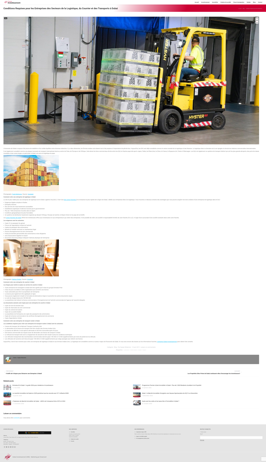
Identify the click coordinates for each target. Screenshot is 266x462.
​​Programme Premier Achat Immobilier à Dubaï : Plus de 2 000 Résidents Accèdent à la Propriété (171, 385)
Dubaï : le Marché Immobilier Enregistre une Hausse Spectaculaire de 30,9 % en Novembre (170, 393)
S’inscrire (202, 440)
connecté (16, 418)
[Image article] (7, 387)
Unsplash (30, 194)
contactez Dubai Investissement (167, 341)
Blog (6, 18)
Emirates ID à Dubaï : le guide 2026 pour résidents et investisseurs (32, 385)
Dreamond (43, 457)
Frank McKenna (17, 194)
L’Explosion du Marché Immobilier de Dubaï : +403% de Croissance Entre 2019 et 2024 (38, 401)
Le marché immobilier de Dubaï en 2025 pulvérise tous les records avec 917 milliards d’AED (40, 393)
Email (201, 434)
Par (124, 347)
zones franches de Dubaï (13, 218)
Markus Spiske (16, 279)
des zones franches (70, 200)
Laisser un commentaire (148, 347)
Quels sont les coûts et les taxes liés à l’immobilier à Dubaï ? (160, 401)
